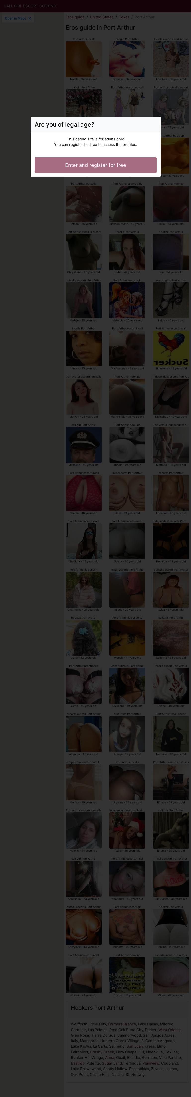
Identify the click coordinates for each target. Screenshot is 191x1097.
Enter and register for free (95, 165)
